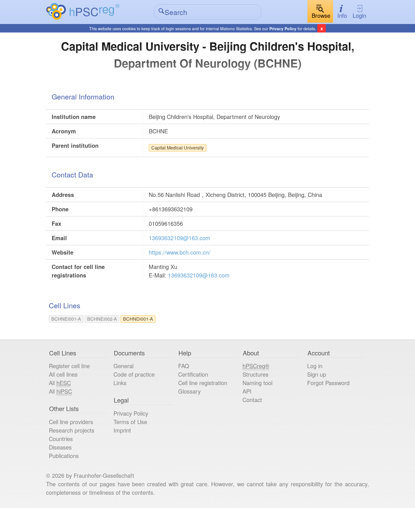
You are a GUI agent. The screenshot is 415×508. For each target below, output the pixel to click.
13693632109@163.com (179, 238)
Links (119, 383)
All (60, 383)
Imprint (122, 430)
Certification (193, 374)
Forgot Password (328, 383)
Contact (252, 400)
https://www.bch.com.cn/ (179, 252)
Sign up (316, 374)
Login (359, 15)
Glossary (189, 391)
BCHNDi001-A (138, 319)
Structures (255, 374)
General (123, 366)
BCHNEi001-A (66, 319)
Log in (314, 366)
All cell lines (63, 374)
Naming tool (257, 383)
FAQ (183, 366)
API (247, 391)
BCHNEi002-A (102, 319)
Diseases (60, 447)
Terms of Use (130, 422)
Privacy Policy (282, 28)
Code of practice (134, 374)
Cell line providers (71, 422)
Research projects (71, 430)
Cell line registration (202, 383)
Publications (64, 455)
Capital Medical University (177, 147)
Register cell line (69, 366)
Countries (61, 439)
